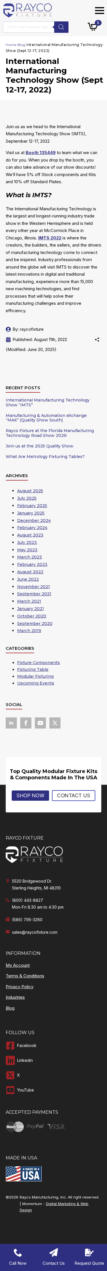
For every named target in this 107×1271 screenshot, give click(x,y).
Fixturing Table (33, 669)
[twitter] (54, 723)
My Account (18, 965)
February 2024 (32, 527)
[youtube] (40, 723)
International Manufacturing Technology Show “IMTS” (48, 402)
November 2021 (33, 586)
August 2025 (30, 490)
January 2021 (30, 608)
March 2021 (29, 601)
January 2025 (31, 513)
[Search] (61, 27)
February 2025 (32, 505)
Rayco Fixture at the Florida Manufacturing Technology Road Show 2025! (50, 433)
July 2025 (27, 498)
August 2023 (30, 535)
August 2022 (30, 571)
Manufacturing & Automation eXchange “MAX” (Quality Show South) (46, 418)
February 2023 (32, 564)
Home (11, 45)
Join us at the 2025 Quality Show (39, 446)
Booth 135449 (41, 152)
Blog (21, 45)
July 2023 (27, 542)
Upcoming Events (35, 683)
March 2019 (29, 630)
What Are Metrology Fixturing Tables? (45, 456)
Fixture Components (38, 662)
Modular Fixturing (35, 676)
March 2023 (29, 557)
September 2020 (35, 623)
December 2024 (34, 520)
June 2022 (28, 579)
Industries (15, 997)
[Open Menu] (99, 10)
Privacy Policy (19, 986)
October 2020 (31, 616)
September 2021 (34, 593)
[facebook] (25, 723)
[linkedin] (11, 723)
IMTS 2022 (49, 238)
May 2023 (27, 549)
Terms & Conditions (25, 976)
